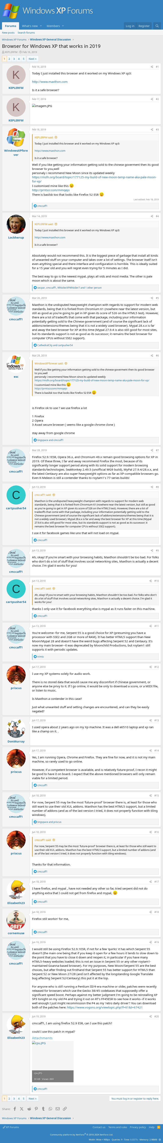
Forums (10, 26)
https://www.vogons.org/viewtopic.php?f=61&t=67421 (105, 1007)
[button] (41, 26)
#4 (157, 216)
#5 (157, 298)
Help (151, 1127)
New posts (8, 32)
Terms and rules (117, 1127)
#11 (156, 626)
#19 (156, 942)
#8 (157, 487)
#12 (156, 667)
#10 (156, 581)
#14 (156, 750)
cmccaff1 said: (43, 495)
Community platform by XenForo (81, 1134)
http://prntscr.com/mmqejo (51, 190)
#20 (156, 1016)
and (55, 345)
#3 (157, 129)
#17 (156, 881)
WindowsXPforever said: (49, 363)
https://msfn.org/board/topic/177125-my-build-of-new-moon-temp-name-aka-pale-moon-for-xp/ (92, 380)
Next (31, 59)
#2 (157, 99)
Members (53, 26)
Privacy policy (138, 1127)
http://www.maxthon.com (50, 82)
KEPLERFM (11, 52)
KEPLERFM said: (44, 137)
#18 (156, 912)
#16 (156, 832)
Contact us (99, 1127)
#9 (157, 550)
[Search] (157, 26)
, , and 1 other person (69, 287)
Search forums (26, 32)
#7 (157, 450)
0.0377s (134, 1139)
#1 (157, 66)
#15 (156, 795)
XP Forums (12, 1127)
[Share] (151, 67)
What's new (30, 26)
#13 (156, 720)
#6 (157, 355)
